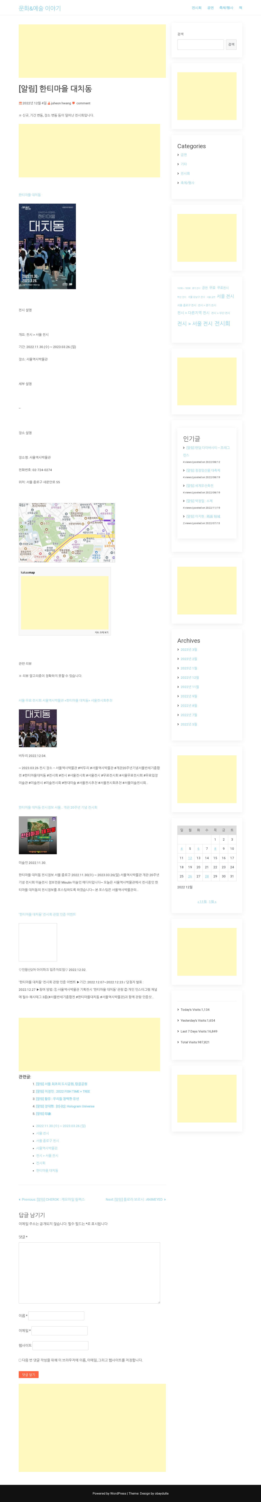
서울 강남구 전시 (196, 297)
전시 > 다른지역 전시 (193, 313)
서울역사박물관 (47, 1148)
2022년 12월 (190, 677)
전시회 (197, 7)
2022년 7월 (189, 715)
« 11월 (202, 902)
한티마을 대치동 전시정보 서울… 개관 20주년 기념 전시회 (58, 807)
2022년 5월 (189, 724)
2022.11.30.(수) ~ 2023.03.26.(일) (61, 1126)
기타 (184, 164)
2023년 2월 (189, 659)
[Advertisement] (92, 51)
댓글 (23, 1237)
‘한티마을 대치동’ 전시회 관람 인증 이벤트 (47, 914)
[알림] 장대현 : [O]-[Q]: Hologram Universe (65, 1106)
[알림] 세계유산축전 (199, 486)
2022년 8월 (189, 706)
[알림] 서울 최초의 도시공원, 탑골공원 (61, 1084)
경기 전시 (196, 288)
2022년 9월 (189, 696)
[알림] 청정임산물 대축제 (203, 470)
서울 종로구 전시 (47, 1141)
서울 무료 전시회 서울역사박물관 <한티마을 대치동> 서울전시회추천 (65, 700)
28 (207, 876)
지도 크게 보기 (102, 632)
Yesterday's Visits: (194, 1020)
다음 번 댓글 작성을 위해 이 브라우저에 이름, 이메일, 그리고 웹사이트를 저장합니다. (82, 1360)
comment (83, 103)
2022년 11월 (190, 687)
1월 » (212, 902)
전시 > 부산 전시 (220, 313)
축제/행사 (226, 7)
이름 (23, 1316)
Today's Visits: (191, 1010)
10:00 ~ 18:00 (183, 288)
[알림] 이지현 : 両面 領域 (203, 516)
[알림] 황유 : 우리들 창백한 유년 (57, 1099)
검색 (180, 34)
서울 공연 (211, 297)
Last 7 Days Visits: (194, 1031)
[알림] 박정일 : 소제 (199, 501)
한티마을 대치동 (30, 195)
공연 (210, 7)
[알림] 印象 (43, 1114)
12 (190, 858)
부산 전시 (181, 297)
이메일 (25, 1331)
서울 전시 (42, 1133)
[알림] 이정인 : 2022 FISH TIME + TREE (63, 1091)
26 (190, 876)
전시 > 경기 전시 (207, 305)
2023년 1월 (189, 668)
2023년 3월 (189, 649)
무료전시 (223, 288)
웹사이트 (25, 1346)
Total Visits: (189, 1042)
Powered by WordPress (110, 1493)
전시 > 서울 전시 (47, 1156)
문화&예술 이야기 (40, 8)
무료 (212, 288)
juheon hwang (61, 103)
